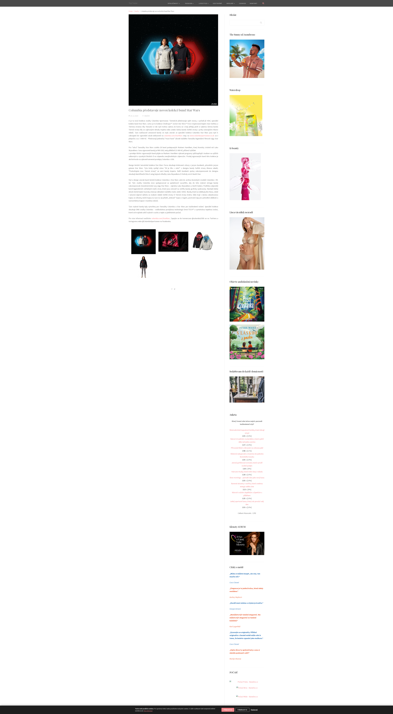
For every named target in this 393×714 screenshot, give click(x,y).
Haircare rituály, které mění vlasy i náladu (247, 471)
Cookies (242, 3)
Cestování (217, 3)
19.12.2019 (134, 116)
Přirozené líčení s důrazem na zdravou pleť (247, 448)
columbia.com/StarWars (173, 135)
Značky (136, 11)
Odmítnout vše (242, 710)
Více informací (148, 711)
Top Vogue (133, 3)
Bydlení (230, 3)
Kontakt (253, 3)
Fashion (188, 3)
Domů (131, 11)
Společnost (173, 3)
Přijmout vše (228, 710)
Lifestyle (203, 3)
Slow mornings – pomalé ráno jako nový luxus (247, 477)
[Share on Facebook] (171, 289)
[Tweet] (174, 289)
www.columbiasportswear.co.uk (202, 135)
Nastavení (254, 710)
